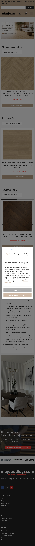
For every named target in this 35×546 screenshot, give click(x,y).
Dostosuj (17, 290)
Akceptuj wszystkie (17, 295)
